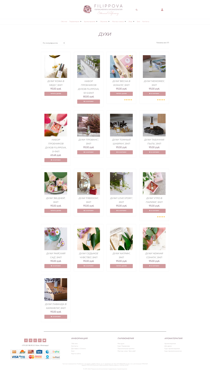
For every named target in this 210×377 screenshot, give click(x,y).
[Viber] (40, 340)
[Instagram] (30, 340)
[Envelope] (44, 340)
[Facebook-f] (26, 340)
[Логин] (162, 8)
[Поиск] (137, 10)
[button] (75, 21)
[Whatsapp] (35, 340)
